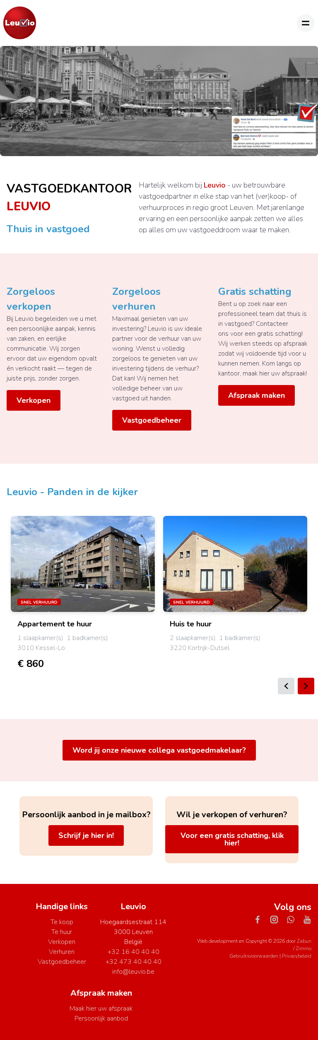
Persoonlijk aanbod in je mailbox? (86, 814)
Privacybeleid (296, 956)
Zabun (304, 941)
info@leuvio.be (133, 971)
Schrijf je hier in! (86, 835)
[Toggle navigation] (306, 23)
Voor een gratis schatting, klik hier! (232, 839)
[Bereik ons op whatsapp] (294, 919)
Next (306, 686)
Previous (286, 686)
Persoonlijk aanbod (101, 1018)
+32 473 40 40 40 (133, 961)
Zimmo (303, 948)
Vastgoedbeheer (151, 420)
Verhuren (62, 951)
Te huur (61, 931)
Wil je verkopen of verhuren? (231, 814)
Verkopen (34, 400)
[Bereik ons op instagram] (277, 919)
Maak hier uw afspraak (101, 1008)
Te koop (62, 922)
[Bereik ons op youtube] (307, 919)
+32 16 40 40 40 (133, 951)
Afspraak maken (256, 395)
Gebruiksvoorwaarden (254, 956)
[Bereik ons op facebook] (260, 919)
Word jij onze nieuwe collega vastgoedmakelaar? (159, 750)
